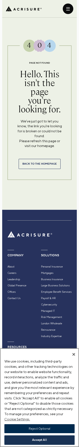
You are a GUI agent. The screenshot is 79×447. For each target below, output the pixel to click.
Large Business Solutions (55, 285)
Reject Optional (39, 428)
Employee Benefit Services (56, 291)
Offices (11, 291)
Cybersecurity (49, 304)
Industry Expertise (51, 336)
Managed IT (48, 310)
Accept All (39, 440)
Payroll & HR (48, 298)
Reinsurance (48, 329)
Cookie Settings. (17, 419)
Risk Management (51, 317)
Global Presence (16, 285)
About (10, 266)
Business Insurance (52, 279)
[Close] (74, 354)
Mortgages (47, 273)
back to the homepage (39, 163)
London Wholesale (51, 323)
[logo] (24, 8)
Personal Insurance (52, 266)
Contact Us (13, 298)
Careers (11, 273)
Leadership (13, 279)
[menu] (68, 9)
